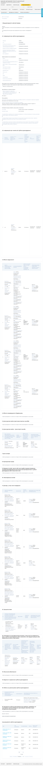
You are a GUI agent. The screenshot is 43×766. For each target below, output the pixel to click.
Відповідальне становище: (13, 12)
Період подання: (37, 9)
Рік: (9, 9)
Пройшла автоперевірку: (24, 12)
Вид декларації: (4, 9)
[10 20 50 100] (21, 752)
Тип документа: (15, 9)
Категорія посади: (29, 9)
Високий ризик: (4, 12)
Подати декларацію (25, 4)
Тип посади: (22, 9)
